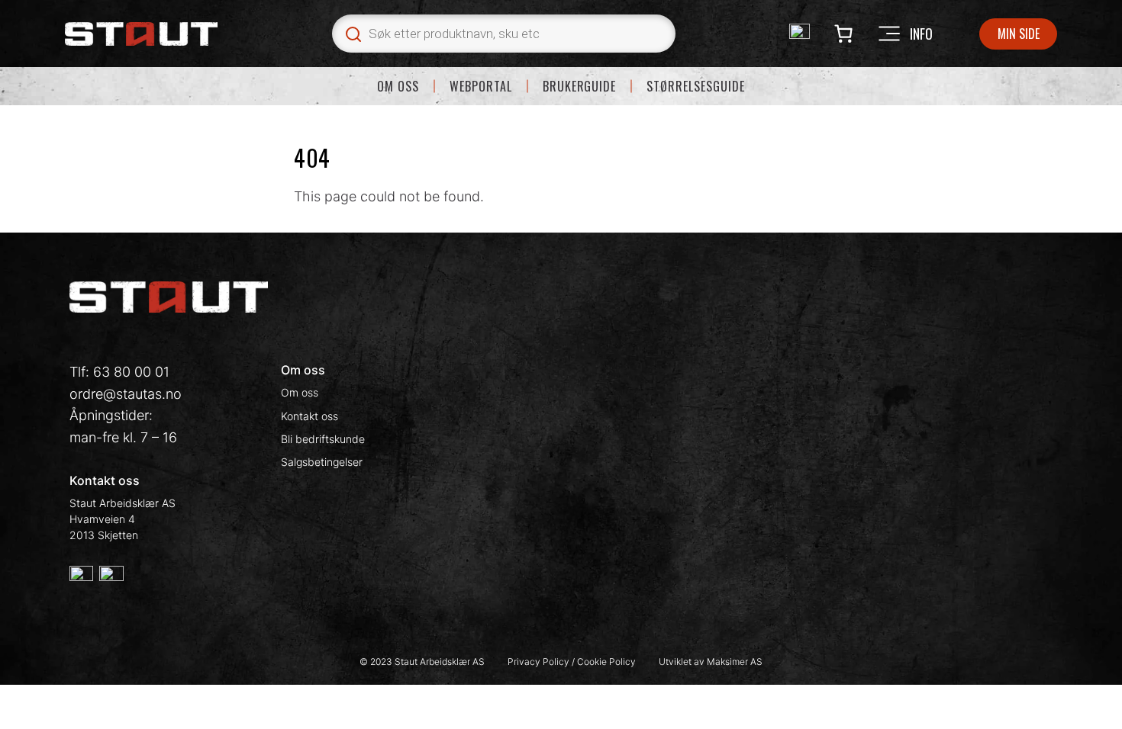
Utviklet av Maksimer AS (711, 661)
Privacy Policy (540, 661)
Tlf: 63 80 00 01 (119, 372)
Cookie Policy (606, 661)
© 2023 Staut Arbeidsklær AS (422, 661)
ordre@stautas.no (125, 394)
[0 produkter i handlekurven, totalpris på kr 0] (843, 34)
